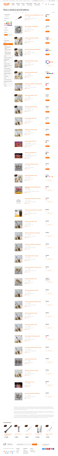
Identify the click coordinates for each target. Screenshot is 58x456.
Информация (25, 448)
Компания (17, 448)
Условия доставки (25, 451)
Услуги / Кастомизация (8, 46)
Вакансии (17, 451)
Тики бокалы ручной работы (7, 48)
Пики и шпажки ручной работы (8, 50)
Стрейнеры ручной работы (8, 49)
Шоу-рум (17, 452)
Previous (52, 422)
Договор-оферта (25, 453)
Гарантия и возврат (25, 452)
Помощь (31, 448)
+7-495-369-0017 (35, 0)
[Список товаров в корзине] (52, 4)
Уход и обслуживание (33, 451)
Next (54, 422)
